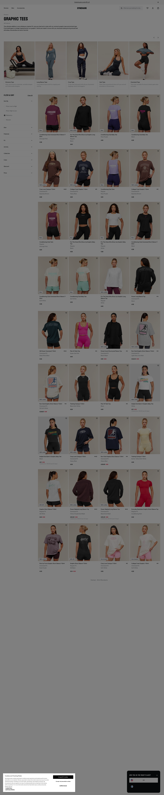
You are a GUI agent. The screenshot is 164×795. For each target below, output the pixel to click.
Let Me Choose (63, 785)
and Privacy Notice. (10, 789)
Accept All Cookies (63, 777)
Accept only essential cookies (63, 781)
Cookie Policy (8, 788)
